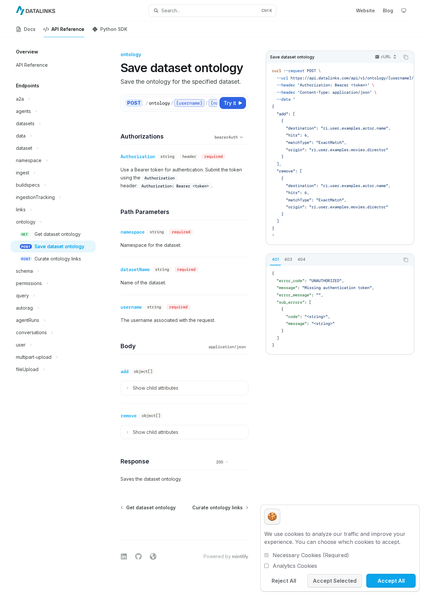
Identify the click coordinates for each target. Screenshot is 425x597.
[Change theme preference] (403, 10)
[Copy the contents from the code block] (405, 57)
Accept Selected (335, 580)
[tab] (275, 259)
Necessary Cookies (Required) (311, 555)
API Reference (67, 29)
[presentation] (340, 153)
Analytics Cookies (295, 565)
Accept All (391, 580)
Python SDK (113, 29)
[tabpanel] (340, 309)
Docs (30, 29)
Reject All (284, 580)
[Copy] (211, 103)
